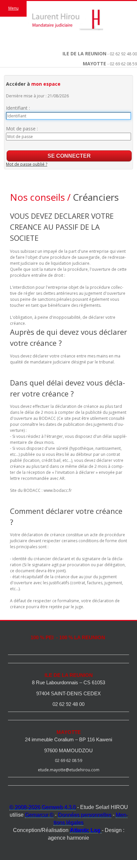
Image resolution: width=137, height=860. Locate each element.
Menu (13, 8)
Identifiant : (18, 108)
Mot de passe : (22, 128)
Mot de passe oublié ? (26, 164)
